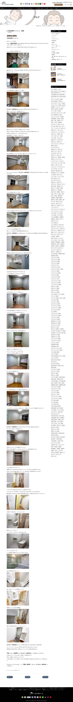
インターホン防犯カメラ (54, 222)
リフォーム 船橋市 (54, 294)
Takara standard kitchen (54, 415)
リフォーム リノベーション (55, 116)
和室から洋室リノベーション (55, 172)
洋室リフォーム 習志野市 (55, 375)
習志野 (57, 126)
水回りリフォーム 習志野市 (55, 292)
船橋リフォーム (59, 182)
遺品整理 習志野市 (54, 365)
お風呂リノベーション (60, 205)
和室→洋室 (52, 170)
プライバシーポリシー (54, 103)
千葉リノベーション (59, 174)
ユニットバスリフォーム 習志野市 (56, 284)
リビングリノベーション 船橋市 (55, 313)
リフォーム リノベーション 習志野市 (56, 350)
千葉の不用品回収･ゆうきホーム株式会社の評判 (57, 94)
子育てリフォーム (53, 456)
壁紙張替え (57, 236)
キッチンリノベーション (58, 159)
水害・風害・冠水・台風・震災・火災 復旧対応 (59, 57)
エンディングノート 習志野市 (55, 369)
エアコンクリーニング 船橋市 (55, 259)
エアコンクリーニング (55, 49)
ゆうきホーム (53, 203)
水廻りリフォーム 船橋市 (55, 427)
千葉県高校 (58, 448)
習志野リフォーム (53, 182)
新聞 (63, 199)
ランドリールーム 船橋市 (55, 390)
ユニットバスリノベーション (55, 209)
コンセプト (59, 89)
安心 (51, 201)
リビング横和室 (53, 174)
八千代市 (55, 122)
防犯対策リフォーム (60, 186)
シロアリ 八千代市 (54, 423)
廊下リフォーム (59, 155)
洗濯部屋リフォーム (54, 149)
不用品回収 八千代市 (54, 444)
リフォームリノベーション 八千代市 (56, 348)
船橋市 (52, 120)
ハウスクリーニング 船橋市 (55, 263)
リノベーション (9, 670)
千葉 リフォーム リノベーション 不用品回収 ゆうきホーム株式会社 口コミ (58, 92)
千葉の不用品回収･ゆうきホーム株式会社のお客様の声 (58, 97)
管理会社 (61, 269)
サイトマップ (61, 689)
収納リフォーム (62, 228)
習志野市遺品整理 (53, 118)
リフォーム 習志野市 (61, 294)
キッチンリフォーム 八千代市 (55, 442)
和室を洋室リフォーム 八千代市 (55, 321)
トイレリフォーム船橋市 (54, 377)
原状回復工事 (54, 40)
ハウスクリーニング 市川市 (55, 269)
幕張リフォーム (59, 141)
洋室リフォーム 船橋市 (54, 373)
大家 (59, 126)
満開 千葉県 (63, 332)
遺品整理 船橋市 (53, 367)
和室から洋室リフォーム (59, 170)
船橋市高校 (62, 448)
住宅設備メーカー (58, 251)
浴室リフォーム (63, 128)
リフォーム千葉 (60, 450)
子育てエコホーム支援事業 (55, 452)
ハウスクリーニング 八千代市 (55, 267)
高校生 (52, 446)
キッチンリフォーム (60, 130)
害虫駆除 (53, 54)
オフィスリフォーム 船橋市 (55, 257)
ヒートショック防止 (54, 240)
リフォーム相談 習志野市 (55, 400)
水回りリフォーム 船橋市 (55, 290)
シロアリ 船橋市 (60, 423)
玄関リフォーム (53, 155)
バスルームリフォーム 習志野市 (55, 386)
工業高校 (52, 450)
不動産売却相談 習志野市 (55, 344)
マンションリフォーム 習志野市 (55, 338)
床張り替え (63, 105)
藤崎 (51, 178)
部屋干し (56, 145)
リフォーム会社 (53, 112)
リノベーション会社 (54, 168)
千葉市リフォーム (53, 141)
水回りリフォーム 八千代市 (55, 394)
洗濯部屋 (52, 145)
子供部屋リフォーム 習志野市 (55, 334)
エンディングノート (61, 444)
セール (52, 211)
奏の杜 (59, 124)
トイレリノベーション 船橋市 (55, 276)
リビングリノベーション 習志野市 (56, 315)
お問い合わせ (60, 101)
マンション (60, 112)
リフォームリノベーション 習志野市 (56, 398)
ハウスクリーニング (55, 38)
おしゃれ (62, 124)
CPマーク (63, 184)
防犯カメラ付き (61, 224)
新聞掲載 (60, 199)
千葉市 (55, 120)
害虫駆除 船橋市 (53, 421)
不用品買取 (61, 116)
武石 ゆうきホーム (54, 361)
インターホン (56, 211)
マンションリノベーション (55, 143)
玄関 (58, 153)
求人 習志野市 (53, 425)
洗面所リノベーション (57, 178)
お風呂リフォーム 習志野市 (55, 288)
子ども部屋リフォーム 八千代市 (55, 332)
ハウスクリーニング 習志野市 (55, 261)
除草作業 (60, 105)
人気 (51, 126)
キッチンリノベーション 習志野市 (56, 307)
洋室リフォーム (60, 149)
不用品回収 (55, 89)
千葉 (51, 89)
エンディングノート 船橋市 (55, 371)
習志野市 (58, 118)
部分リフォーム (54, 44)
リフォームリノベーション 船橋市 (56, 396)
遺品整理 (63, 103)
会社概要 (61, 99)
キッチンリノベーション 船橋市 (55, 305)
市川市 (56, 450)
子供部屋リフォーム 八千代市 (55, 336)
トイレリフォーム (57, 128)
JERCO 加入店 (61, 415)
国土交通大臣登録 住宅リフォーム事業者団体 (57, 417)
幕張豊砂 (63, 157)
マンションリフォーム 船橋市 (55, 309)
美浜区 (52, 122)
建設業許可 (52, 199)
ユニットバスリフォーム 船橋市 (55, 282)
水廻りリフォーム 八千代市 (55, 429)
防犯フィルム (59, 184)
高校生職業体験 (53, 448)
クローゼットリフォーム (60, 226)
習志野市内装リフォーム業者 (58, 114)
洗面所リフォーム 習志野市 (55, 431)
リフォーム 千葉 (53, 176)
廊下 (60, 153)
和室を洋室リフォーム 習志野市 (55, 323)
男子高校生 (55, 446)
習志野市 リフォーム (61, 230)
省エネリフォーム (58, 454)
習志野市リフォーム (60, 120)
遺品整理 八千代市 (60, 365)
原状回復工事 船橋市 (62, 253)
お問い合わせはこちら (58, 4)
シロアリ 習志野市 (60, 421)
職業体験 (60, 446)
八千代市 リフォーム (61, 232)
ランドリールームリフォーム (55, 147)
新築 (51, 114)
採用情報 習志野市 (62, 377)
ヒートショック (61, 238)
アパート (52, 128)
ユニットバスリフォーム (54, 207)
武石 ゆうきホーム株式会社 (55, 363)
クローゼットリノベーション (55, 228)
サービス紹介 (57, 99)
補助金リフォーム (62, 452)
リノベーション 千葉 (60, 176)
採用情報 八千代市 (60, 379)
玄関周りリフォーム (54, 157)
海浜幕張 (52, 159)
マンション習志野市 (54, 311)
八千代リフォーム (53, 184)
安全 (54, 201)
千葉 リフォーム (53, 234)
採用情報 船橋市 (53, 379)
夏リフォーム (53, 454)
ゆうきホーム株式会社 (55, 33)
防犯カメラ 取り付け (54, 238)
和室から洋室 (62, 172)
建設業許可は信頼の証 (59, 197)
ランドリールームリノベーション (55, 180)
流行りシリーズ (17, 670)
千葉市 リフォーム (60, 234)
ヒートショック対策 (60, 240)
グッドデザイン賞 (53, 153)
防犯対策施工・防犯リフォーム (57, 59)
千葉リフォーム (62, 143)
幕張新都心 (59, 157)
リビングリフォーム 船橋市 (55, 317)
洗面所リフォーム (53, 130)
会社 (57, 112)
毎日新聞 (57, 199)
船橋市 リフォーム (54, 232)
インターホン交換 (53, 213)
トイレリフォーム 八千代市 (55, 278)
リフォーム (13, 670)
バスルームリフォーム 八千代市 (55, 388)
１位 (61, 151)
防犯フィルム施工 (53, 186)
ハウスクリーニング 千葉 (55, 265)
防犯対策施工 (53, 197)
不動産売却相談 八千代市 (55, 346)
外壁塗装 (53, 42)
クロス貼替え (53, 236)
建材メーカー (53, 251)
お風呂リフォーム (53, 205)
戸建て (64, 112)
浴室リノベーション (59, 203)
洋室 (58, 151)
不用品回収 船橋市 (61, 433)
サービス (52, 99)
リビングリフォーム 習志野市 (55, 319)
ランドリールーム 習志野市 (55, 392)
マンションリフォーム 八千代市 (55, 340)
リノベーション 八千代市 (55, 342)
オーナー (63, 126)
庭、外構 (53, 51)
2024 (61, 168)
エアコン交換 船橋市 (54, 253)
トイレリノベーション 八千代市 (55, 280)
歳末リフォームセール (59, 201)
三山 (58, 168)
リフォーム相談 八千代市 (55, 404)
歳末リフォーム (62, 209)
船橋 (54, 126)
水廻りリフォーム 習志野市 (61, 425)
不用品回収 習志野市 (54, 433)
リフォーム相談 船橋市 (54, 402)
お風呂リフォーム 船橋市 (55, 286)
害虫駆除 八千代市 (60, 419)
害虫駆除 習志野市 (54, 419)
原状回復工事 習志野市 (54, 255)
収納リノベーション (54, 230)
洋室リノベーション (54, 151)
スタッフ (60, 103)
